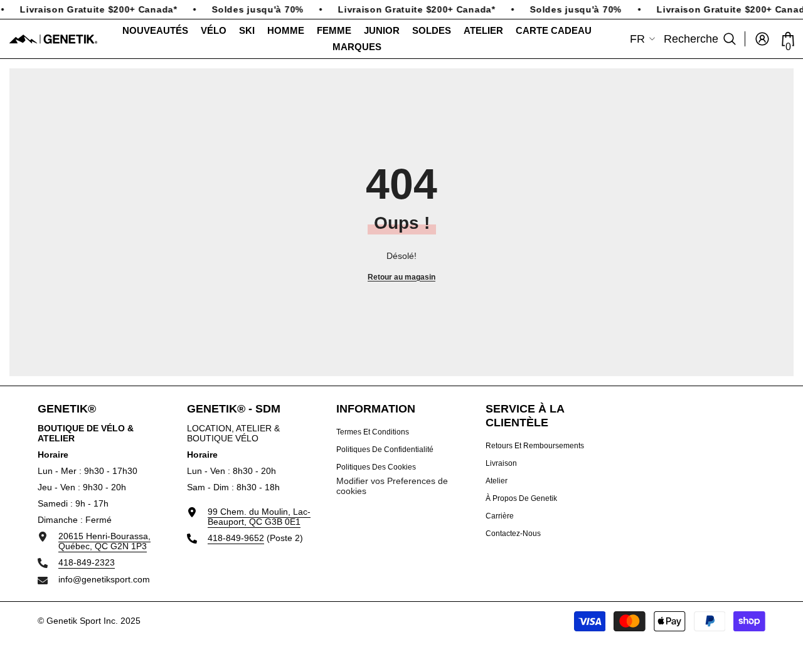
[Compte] (762, 39)
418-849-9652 (236, 538)
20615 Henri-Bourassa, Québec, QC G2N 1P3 (104, 541)
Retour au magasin (401, 277)
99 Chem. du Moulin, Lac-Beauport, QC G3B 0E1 (259, 517)
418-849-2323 (86, 562)
